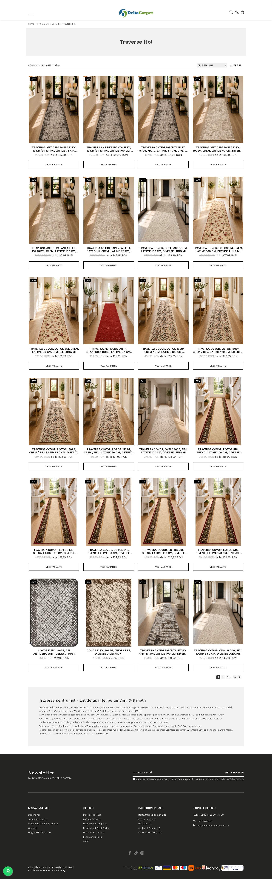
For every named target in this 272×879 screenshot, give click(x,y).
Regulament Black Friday (96, 828)
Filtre (236, 65)
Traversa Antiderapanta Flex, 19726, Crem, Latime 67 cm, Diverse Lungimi (218, 149)
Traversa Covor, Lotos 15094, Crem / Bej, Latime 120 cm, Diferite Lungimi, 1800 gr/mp (218, 350)
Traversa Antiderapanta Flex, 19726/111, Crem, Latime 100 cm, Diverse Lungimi (54, 249)
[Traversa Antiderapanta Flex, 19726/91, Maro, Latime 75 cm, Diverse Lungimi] (54, 110)
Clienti (88, 808)
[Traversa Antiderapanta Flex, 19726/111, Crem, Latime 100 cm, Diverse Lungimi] (54, 210)
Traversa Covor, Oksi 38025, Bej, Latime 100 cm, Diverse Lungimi (163, 451)
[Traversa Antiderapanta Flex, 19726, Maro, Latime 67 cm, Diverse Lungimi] (163, 110)
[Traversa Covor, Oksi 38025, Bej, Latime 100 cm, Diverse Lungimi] (163, 411)
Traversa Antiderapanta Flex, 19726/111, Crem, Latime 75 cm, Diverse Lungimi (108, 249)
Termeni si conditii (37, 819)
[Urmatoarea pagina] (239, 677)
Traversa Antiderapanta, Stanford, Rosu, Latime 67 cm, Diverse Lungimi (108, 350)
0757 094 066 (204, 821)
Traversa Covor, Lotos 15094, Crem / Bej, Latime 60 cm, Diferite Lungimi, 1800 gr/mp (108, 451)
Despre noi (34, 815)
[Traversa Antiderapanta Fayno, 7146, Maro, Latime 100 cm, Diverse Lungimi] (163, 613)
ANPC (86, 841)
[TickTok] (136, 853)
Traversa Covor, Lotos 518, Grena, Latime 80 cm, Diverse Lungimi (109, 551)
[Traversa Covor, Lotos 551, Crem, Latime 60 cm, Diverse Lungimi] (54, 311)
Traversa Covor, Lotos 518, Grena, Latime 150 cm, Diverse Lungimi (163, 551)
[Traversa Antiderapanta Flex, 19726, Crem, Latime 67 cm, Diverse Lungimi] (218, 110)
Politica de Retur (92, 819)
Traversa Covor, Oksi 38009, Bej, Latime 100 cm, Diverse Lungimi (163, 249)
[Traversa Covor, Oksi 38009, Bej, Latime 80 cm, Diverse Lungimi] (218, 613)
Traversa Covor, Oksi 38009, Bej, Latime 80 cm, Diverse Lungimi (218, 652)
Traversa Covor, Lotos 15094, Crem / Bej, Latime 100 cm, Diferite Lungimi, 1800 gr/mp (163, 350)
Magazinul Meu (39, 808)
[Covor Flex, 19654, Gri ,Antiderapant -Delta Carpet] (54, 613)
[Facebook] (130, 853)
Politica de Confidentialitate (229, 779)
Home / (32, 24)
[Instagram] (142, 853)
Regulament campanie (95, 823)
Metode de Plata (92, 815)
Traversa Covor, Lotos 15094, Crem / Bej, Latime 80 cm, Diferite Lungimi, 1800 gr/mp (54, 451)
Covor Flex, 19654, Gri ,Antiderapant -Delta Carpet (54, 652)
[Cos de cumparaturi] (242, 12)
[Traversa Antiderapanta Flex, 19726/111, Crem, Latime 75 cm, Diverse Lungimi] (108, 210)
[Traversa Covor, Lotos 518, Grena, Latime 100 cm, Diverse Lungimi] (218, 411)
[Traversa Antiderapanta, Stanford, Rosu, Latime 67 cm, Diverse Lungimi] (108, 311)
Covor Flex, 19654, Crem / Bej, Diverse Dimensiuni (109, 652)
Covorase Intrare (142, 726)
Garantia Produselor (93, 832)
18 (235, 677)
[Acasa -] (136, 13)
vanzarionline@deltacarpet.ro (213, 825)
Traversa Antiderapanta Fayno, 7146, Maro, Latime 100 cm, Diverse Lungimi (163, 652)
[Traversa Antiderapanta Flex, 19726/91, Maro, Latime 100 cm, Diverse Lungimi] (108, 110)
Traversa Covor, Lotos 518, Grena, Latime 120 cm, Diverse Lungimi (218, 551)
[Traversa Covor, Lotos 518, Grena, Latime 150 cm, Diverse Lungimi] (163, 512)
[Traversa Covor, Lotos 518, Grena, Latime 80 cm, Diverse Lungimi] (108, 512)
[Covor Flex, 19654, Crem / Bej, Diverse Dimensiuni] (108, 613)
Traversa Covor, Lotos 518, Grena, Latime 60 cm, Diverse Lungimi (54, 551)
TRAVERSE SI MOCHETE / (49, 24)
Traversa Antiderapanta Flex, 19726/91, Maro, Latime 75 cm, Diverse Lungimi (54, 149)
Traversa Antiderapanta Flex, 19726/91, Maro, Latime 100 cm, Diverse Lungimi (108, 149)
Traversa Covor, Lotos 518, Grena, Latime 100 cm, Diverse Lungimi (218, 451)
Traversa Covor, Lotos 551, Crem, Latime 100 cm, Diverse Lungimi (218, 249)
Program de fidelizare (39, 832)
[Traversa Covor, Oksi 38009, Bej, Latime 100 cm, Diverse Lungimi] (163, 210)
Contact (32, 828)
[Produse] (31, 15)
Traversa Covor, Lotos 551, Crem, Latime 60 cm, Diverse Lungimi (54, 350)
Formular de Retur (92, 837)
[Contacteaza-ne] (237, 12)
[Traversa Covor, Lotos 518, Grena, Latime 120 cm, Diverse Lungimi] (218, 512)
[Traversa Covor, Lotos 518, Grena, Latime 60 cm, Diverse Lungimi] (54, 512)
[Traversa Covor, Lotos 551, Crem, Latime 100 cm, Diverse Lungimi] (218, 210)
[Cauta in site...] (231, 12)
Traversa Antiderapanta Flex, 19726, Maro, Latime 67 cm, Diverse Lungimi (163, 149)
